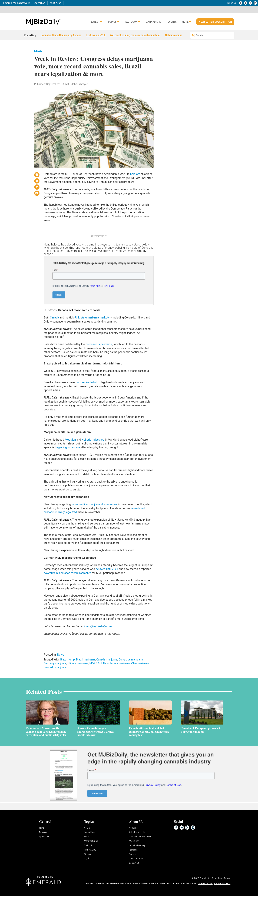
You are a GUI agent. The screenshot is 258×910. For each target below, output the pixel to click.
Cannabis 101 (154, 22)
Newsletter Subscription (215, 21)
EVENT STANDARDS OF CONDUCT (157, 883)
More (185, 22)
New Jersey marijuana (116, 663)
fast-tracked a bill (86, 382)
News (38, 50)
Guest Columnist (137, 859)
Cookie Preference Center (36, 896)
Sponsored (44, 837)
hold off (135, 174)
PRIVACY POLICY (222, 883)
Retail (86, 837)
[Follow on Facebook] (240, 3)
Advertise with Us (137, 832)
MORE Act (95, 663)
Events (172, 22)
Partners (133, 854)
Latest (95, 22)
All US (87, 828)
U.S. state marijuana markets (92, 317)
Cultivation (89, 845)
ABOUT (89, 883)
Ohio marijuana (140, 663)
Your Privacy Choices (186, 883)
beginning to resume (67, 447)
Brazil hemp (67, 659)
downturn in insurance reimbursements (67, 573)
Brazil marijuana (85, 659)
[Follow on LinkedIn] (245, 3)
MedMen (70, 439)
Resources (43, 832)
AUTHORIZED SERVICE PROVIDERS (123, 883)
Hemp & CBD (90, 850)
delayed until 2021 (107, 569)
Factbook (131, 22)
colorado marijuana (55, 667)
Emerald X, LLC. (207, 878)
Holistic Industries (93, 439)
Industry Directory (137, 845)
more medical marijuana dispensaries (94, 504)
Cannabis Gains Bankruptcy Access (61, 35)
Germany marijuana (55, 663)
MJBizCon (55, 3)
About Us (133, 828)
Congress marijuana (131, 659)
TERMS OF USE (205, 883)
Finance (87, 854)
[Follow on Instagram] (255, 3)
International (89, 832)
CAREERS (99, 883)
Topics (112, 22)
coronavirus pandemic (99, 344)
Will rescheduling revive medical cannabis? (135, 35)
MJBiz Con (134, 841)
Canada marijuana (106, 659)
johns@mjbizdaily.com (98, 626)
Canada (54, 317)
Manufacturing (91, 841)
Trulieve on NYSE (96, 35)
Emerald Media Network (16, 3)
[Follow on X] (250, 3)
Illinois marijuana (78, 663)
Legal (86, 859)
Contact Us (134, 863)
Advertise (39, 3)
